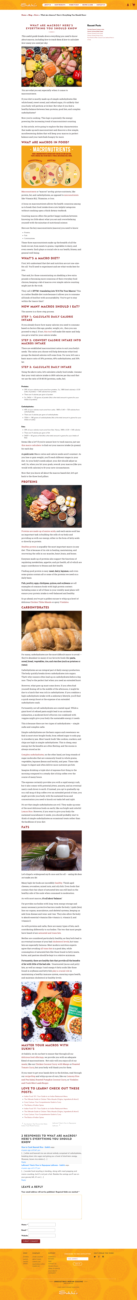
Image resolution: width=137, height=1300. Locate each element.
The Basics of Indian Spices (34, 1117)
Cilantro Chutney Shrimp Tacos (95, 35)
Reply (23, 1162)
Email (24, 1230)
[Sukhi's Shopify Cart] (133, 4)
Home (23, 15)
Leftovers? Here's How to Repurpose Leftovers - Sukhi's (43, 1165)
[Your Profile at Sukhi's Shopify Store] (128, 5)
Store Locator (37, 1257)
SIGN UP (77, 1264)
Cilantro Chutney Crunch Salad (95, 33)
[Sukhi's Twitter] (95, 1257)
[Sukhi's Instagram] (103, 1257)
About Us (47, 5)
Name (24, 1224)
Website (24, 1235)
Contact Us (101, 5)
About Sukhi (36, 1259)
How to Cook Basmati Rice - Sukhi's (35, 1147)
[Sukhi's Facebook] (99, 1257)
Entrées (26, 1257)
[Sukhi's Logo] (29, 5)
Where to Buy (74, 5)
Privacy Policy (53, 1266)
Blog (30, 15)
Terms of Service (54, 1268)
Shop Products (60, 5)
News (36, 15)
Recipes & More (87, 5)
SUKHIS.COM (36, 1261)
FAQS (50, 1261)
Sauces (25, 1259)
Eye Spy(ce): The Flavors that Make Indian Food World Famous (34, 1125)
